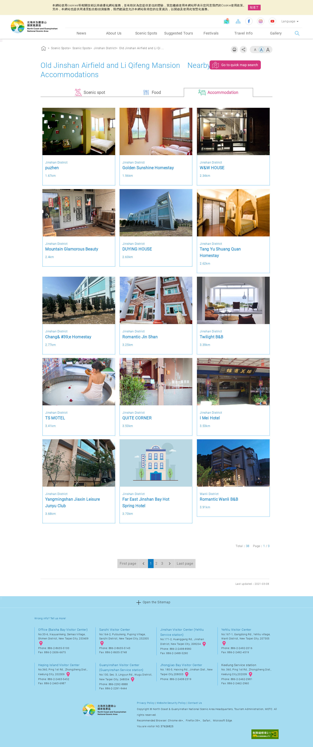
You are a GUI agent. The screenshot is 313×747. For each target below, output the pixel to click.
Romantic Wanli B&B (219, 499)
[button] (156, 602)
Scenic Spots (60, 48)
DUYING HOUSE (137, 249)
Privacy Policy (146, 703)
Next (169, 563)
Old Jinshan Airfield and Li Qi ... (141, 48)
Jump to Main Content (17, 3)
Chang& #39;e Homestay (68, 336)
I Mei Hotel (210, 418)
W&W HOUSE (212, 167)
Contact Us (195, 703)
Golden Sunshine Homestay (148, 167)
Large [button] (268, 49)
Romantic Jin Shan (140, 336)
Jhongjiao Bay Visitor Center (181, 665)
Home (44, 49)
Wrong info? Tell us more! (50, 618)
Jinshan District (105, 48)
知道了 (254, 7)
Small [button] (255, 49)
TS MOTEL (55, 418)
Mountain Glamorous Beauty (71, 249)
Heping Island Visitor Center (59, 665)
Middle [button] (261, 49)
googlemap (41, 643)
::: (62, 17)
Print (234, 49)
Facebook (249, 21)
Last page (185, 563)
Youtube (272, 21)
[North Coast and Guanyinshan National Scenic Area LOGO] (34, 26)
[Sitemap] (238, 21)
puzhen (52, 167)
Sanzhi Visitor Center (114, 629)
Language (288, 21)
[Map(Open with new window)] (227, 21)
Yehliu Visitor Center (236, 629)
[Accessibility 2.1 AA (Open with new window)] (265, 734)
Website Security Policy (171, 703)
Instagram (260, 21)
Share (243, 49)
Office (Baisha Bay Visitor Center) (63, 629)
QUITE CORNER (137, 418)
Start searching (297, 33)
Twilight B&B (211, 336)
